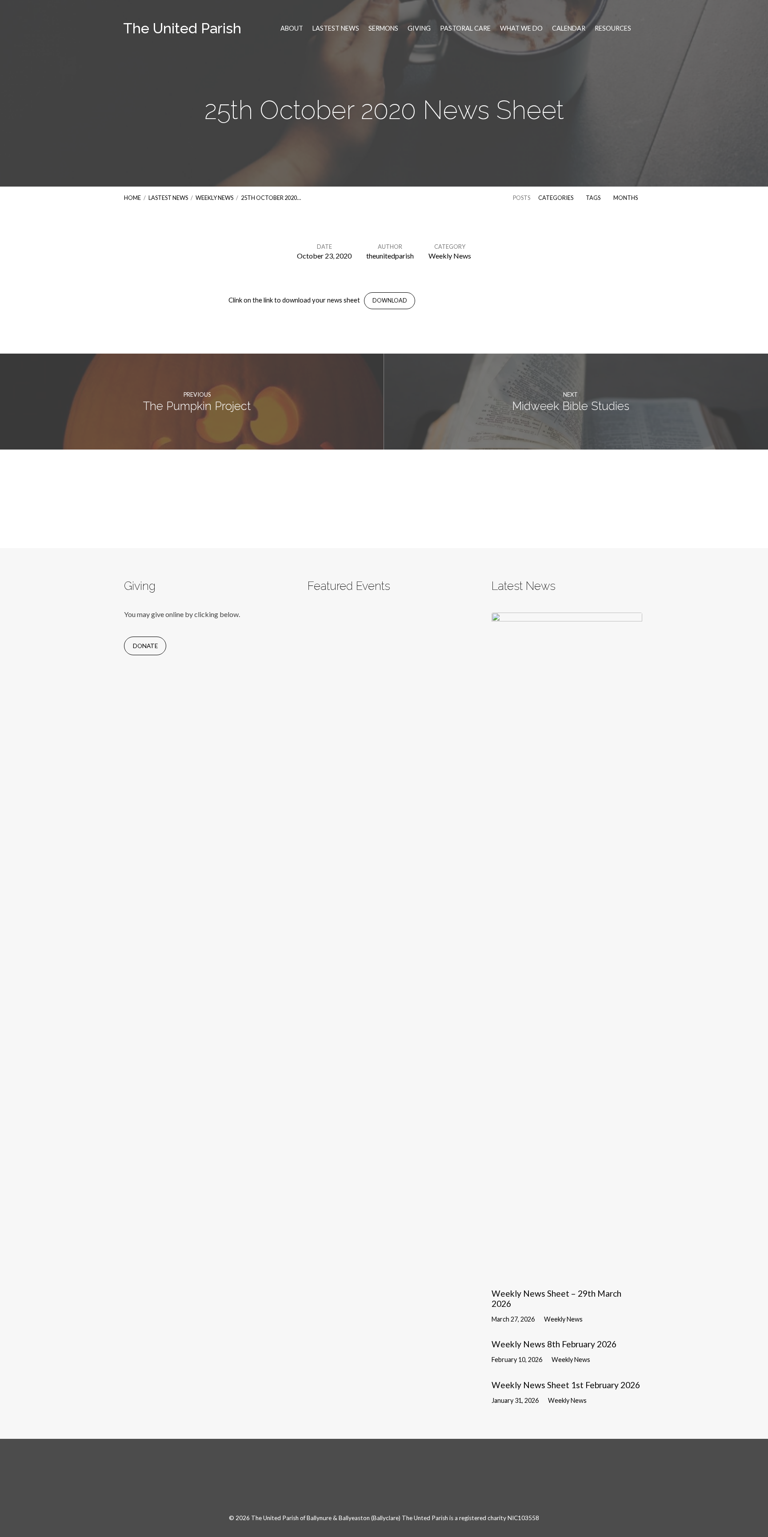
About (291, 28)
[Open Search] (641, 28)
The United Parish (182, 28)
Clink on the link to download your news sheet (294, 300)
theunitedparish (390, 255)
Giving (419, 28)
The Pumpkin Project (197, 406)
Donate (145, 645)
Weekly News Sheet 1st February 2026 (566, 1385)
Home (132, 197)
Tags (593, 197)
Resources (613, 28)
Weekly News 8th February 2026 (554, 1344)
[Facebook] (373, 1481)
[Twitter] (394, 1481)
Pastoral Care (465, 28)
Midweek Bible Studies (570, 406)
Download (389, 300)
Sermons (383, 28)
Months (626, 197)
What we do (521, 28)
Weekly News (214, 197)
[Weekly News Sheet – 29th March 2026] (567, 1272)
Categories (556, 197)
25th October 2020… (271, 197)
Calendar (568, 28)
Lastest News (335, 28)
